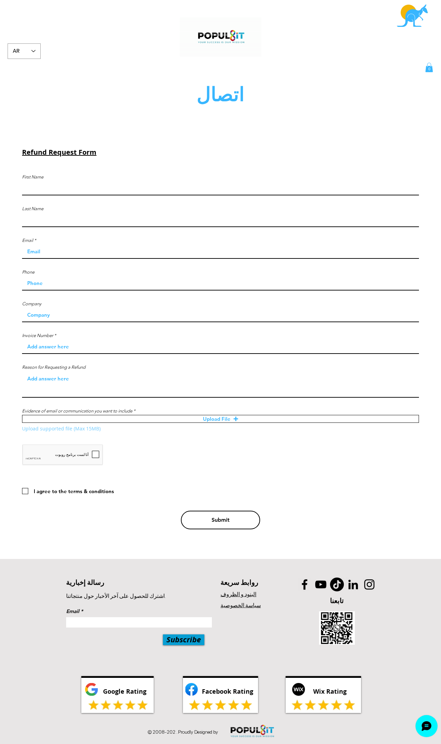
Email (27, 240)
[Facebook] (304, 584)
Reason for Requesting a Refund (53, 367)
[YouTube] (321, 584)
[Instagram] (369, 584)
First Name (32, 177)
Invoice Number (37, 335)
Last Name (32, 208)
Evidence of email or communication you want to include (77, 411)
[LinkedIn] (353, 584)
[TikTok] (337, 584)
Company (31, 304)
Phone (28, 272)
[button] (429, 67)
